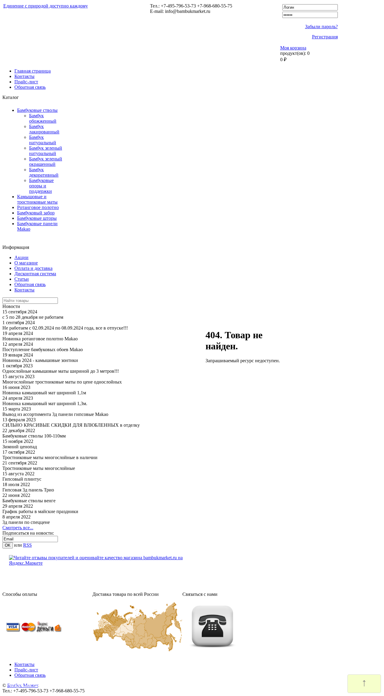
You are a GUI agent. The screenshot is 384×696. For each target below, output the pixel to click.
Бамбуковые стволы (37, 110)
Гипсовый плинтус (21, 479)
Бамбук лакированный (44, 129)
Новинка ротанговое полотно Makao (40, 338)
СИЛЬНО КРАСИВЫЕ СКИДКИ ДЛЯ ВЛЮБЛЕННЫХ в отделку (71, 425)
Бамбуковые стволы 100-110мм (34, 435)
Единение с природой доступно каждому (45, 5)
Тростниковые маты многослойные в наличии (50, 457)
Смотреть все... (17, 527)
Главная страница (32, 70)
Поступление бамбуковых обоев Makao (42, 349)
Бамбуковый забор (36, 212)
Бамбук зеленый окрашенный (45, 161)
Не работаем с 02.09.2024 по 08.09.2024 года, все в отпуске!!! (65, 327)
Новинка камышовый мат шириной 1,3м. (44, 403)
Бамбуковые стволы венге (29, 500)
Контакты (24, 76)
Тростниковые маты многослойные (38, 468)
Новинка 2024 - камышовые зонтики (40, 360)
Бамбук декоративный (43, 172)
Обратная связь (30, 87)
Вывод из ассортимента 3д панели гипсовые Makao (55, 414)
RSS (27, 545)
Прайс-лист (26, 81)
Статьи (21, 279)
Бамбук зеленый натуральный (45, 150)
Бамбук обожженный (42, 118)
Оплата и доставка (33, 268)
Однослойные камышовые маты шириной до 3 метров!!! (60, 371)
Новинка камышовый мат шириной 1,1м (44, 392)
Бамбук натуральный (42, 140)
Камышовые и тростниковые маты (37, 199)
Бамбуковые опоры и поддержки (41, 186)
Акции (21, 257)
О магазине (26, 262)
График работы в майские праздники (40, 511)
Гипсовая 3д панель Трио (28, 489)
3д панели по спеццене (26, 522)
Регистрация (325, 36)
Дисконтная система (35, 273)
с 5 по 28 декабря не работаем (32, 317)
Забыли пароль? (321, 26)
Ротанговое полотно (38, 207)
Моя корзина (293, 47)
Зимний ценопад (19, 446)
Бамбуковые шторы (37, 218)
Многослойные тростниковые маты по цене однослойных (62, 381)
